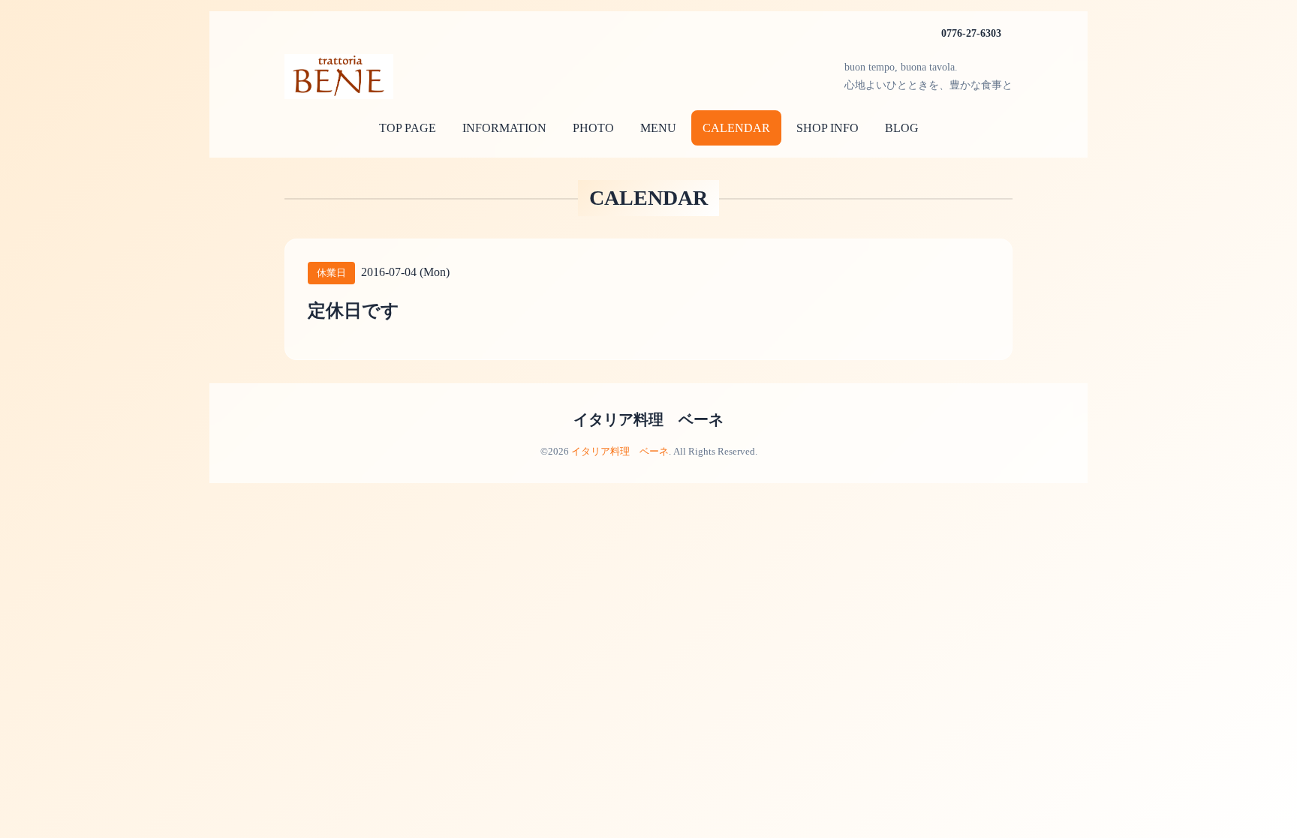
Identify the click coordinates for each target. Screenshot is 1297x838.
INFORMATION (504, 128)
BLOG (902, 128)
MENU (658, 128)
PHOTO (593, 128)
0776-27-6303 (971, 33)
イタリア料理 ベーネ (648, 419)
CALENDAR (736, 128)
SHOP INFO (827, 128)
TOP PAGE (407, 128)
